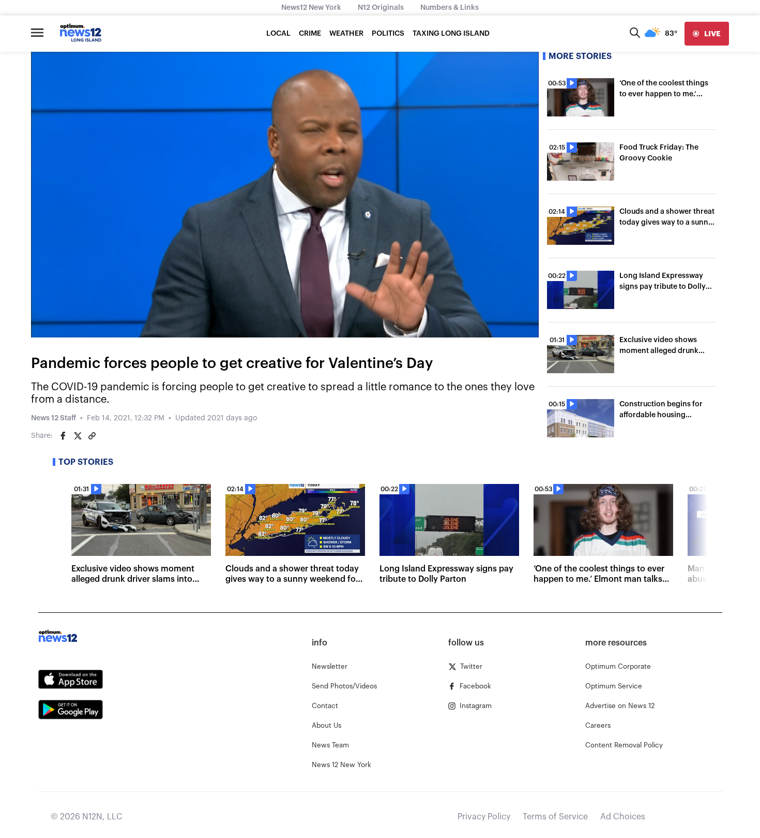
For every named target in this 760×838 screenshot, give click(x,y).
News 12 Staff (53, 418)
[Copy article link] (92, 436)
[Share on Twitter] (77, 436)
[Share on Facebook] (63, 436)
